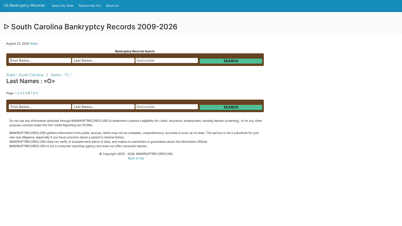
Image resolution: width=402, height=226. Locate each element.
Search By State (63, 5)
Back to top (136, 158)
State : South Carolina (24, 75)
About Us (112, 5)
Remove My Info (90, 5)
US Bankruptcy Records (24, 5)
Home (34, 43)
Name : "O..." (61, 75)
